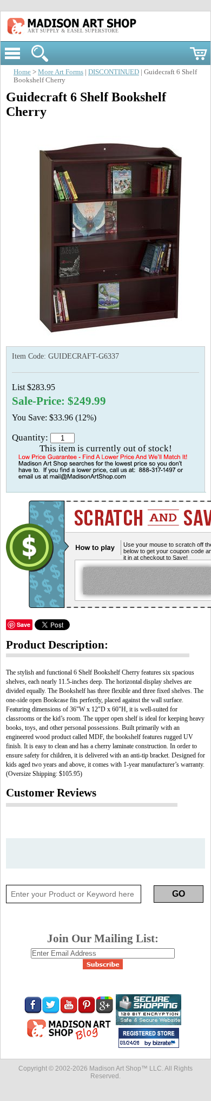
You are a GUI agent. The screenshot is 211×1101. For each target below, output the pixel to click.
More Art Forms (60, 72)
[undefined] (106, 341)
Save (23, 624)
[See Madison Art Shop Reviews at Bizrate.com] (148, 1038)
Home (22, 72)
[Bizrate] (165, 1043)
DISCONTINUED (113, 72)
